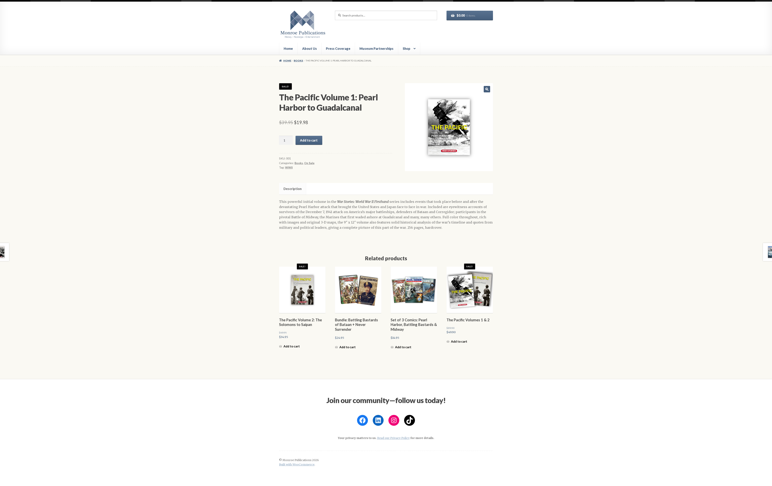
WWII (289, 167)
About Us (309, 48)
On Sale (309, 163)
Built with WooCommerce (296, 464)
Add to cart (309, 140)
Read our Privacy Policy (393, 438)
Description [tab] (292, 189)
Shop (406, 48)
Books (298, 60)
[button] (487, 89)
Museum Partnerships (376, 48)
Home (288, 48)
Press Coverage (338, 48)
